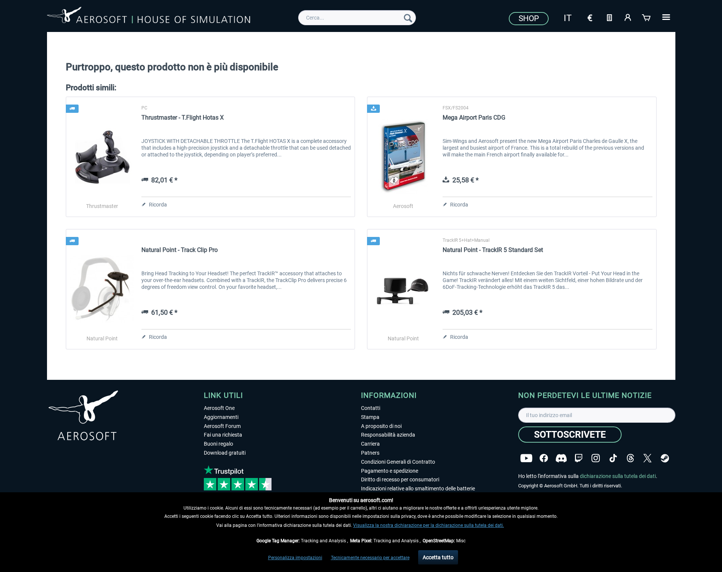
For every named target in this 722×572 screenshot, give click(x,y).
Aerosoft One (219, 408)
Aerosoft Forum (222, 426)
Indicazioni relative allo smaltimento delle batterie (418, 489)
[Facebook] (544, 458)
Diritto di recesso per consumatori (400, 479)
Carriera (370, 444)
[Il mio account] (628, 16)
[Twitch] (578, 458)
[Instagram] (596, 458)
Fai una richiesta (223, 435)
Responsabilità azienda (388, 435)
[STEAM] (665, 458)
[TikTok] (613, 458)
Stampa (370, 417)
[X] (647, 458)
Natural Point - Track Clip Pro (179, 249)
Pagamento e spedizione (389, 471)
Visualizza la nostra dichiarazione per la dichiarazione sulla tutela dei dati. (428, 525)
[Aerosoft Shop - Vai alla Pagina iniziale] (148, 16)
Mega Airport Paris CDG (474, 117)
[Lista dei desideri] (609, 16)
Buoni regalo (218, 444)
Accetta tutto (438, 557)
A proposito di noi (381, 426)
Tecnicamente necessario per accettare (370, 557)
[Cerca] (408, 17)
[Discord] (561, 458)
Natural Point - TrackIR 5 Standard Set (493, 249)
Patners (370, 453)
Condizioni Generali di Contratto (398, 462)
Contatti (370, 408)
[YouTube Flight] (526, 458)
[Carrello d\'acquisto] (646, 16)
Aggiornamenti (221, 417)
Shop (529, 18)
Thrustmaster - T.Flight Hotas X (182, 117)
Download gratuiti (225, 453)
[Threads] (630, 458)
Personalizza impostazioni (295, 557)
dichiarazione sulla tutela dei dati (618, 476)
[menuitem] (357, 17)
